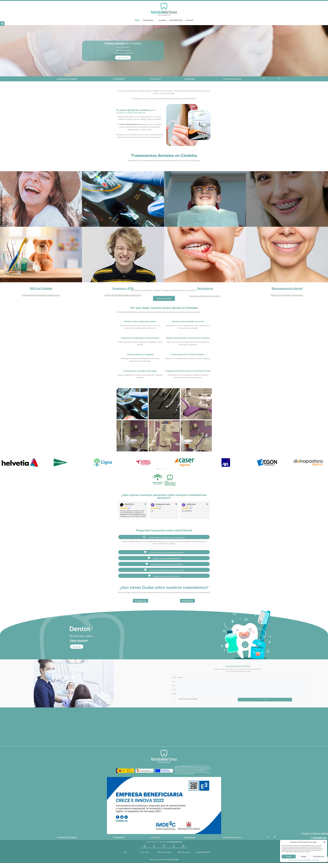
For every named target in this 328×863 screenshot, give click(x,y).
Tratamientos (148, 20)
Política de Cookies (183, 852)
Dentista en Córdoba (203, 852)
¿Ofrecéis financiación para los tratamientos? (166, 564)
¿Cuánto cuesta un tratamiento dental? (166, 558)
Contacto (189, 20)
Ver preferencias (318, 856)
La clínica (162, 20)
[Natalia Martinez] (164, 9)
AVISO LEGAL (315, 860)
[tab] (164, 537)
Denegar (303, 856)
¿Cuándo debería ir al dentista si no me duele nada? (166, 537)
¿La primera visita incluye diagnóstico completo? (166, 552)
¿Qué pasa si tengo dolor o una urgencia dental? (166, 570)
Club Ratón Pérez (176, 20)
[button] (2, 23)
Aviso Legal (144, 852)
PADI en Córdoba (41, 288)
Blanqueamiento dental (287, 288)
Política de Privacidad (164, 852)
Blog (125, 852)
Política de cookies (293, 860)
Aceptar (288, 856)
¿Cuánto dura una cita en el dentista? (166, 576)
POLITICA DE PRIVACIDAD (305, 860)
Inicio (137, 20)
